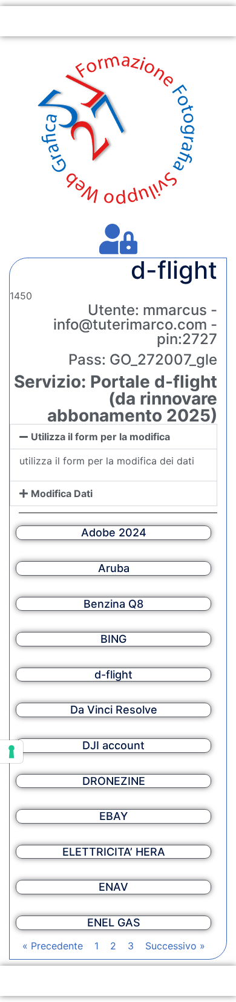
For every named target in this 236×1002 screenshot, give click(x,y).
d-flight (113, 674)
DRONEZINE (113, 781)
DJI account (113, 745)
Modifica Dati (62, 493)
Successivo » (175, 946)
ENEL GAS (113, 922)
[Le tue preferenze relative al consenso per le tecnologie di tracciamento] (11, 751)
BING (113, 639)
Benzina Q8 (113, 603)
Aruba (113, 568)
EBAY (113, 816)
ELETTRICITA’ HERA (113, 851)
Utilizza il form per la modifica (100, 437)
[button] (113, 437)
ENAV (113, 886)
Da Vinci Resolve (113, 709)
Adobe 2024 (113, 532)
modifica (52, 296)
